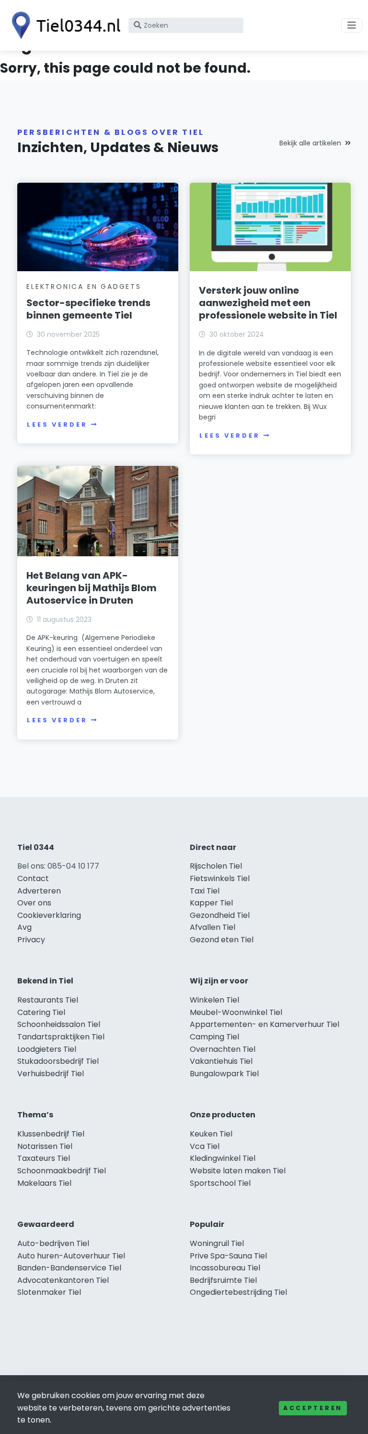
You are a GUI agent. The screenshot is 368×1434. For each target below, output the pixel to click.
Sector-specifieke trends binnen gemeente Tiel (88, 309)
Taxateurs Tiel (43, 1158)
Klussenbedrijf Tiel (50, 1133)
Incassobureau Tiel (225, 1267)
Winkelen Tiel (214, 999)
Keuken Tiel (211, 1133)
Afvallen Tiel (212, 927)
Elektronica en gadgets (83, 286)
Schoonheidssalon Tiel (58, 1024)
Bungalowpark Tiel (224, 1073)
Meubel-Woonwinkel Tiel (236, 1012)
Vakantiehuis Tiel (221, 1061)
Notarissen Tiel (44, 1146)
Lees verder (57, 424)
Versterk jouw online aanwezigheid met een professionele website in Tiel (268, 303)
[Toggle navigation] (351, 25)
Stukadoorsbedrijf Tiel (58, 1061)
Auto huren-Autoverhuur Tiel (71, 1255)
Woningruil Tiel (217, 1243)
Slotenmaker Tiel (49, 1292)
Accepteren (313, 1408)
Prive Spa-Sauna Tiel (228, 1255)
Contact (33, 878)
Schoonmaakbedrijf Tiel (61, 1170)
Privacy (31, 939)
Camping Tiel (214, 1036)
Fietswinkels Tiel (220, 878)
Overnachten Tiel (222, 1049)
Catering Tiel (41, 1012)
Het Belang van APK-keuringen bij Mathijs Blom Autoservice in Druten (91, 588)
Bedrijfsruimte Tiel (223, 1280)
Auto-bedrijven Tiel (53, 1243)
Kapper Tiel (211, 902)
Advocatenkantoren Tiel (63, 1280)
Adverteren (39, 890)
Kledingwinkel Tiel (222, 1158)
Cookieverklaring (49, 915)
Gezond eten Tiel (221, 939)
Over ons (34, 902)
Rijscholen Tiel (216, 865)
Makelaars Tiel (44, 1183)
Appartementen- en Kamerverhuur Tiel (264, 1024)
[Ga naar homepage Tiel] (63, 25)
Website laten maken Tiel (238, 1170)
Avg (24, 927)
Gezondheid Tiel (220, 915)
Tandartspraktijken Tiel (60, 1036)
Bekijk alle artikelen (310, 143)
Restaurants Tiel (47, 999)
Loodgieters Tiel (46, 1049)
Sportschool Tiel (220, 1183)
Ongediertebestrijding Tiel (238, 1292)
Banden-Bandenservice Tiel (69, 1267)
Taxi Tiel (204, 890)
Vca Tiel (204, 1146)
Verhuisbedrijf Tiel (50, 1073)
